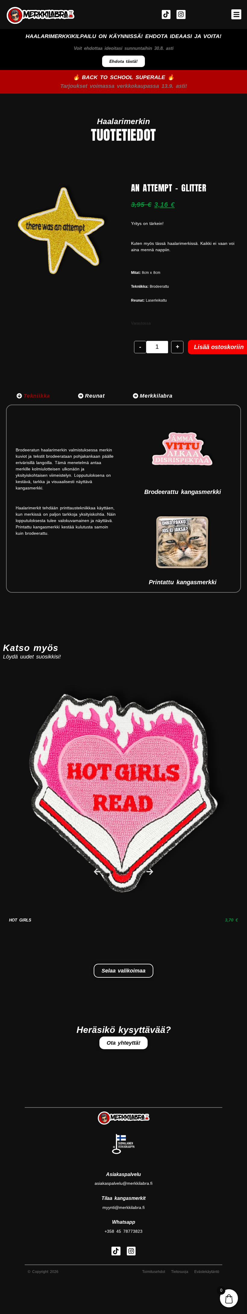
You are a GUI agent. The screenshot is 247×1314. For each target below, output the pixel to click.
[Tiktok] (166, 14)
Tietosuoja (179, 1272)
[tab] (33, 396)
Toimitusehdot (153, 1272)
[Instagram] (181, 14)
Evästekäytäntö (206, 1272)
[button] (236, 14)
